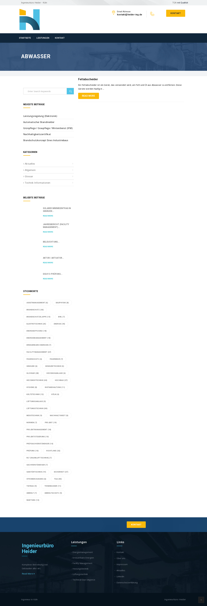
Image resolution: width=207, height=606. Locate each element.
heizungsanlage (55, 373)
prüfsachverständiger (39, 444)
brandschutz (35, 310)
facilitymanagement (38, 352)
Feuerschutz (34, 359)
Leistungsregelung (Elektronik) (40, 116)
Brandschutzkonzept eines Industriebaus (45, 140)
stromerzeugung (36, 479)
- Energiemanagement (82, 552)
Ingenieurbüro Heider (38, 548)
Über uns (121, 558)
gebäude (31, 366)
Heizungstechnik (36, 380)
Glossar (29, 176)
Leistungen (42, 38)
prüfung (32, 451)
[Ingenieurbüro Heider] (29, 19)
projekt (50, 423)
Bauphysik (62, 303)
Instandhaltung (55, 387)
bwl (61, 317)
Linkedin (120, 576)
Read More (88, 95)
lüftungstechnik (36, 408)
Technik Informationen (37, 182)
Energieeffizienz (36, 331)
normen (31, 423)
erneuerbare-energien (38, 345)
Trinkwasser (52, 486)
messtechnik (34, 416)
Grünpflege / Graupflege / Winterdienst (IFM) (48, 128)
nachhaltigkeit (59, 416)
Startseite (25, 38)
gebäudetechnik (54, 366)
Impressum (122, 564)
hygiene (31, 387)
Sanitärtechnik (36, 472)
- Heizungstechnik (79, 568)
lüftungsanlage (36, 401)
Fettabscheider (88, 79)
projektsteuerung (37, 437)
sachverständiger (37, 465)
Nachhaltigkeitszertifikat (37, 134)
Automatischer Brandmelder (38, 122)
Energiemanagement (38, 338)
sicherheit (61, 472)
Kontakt (176, 13)
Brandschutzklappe (38, 317)
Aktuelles (30, 163)
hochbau (61, 380)
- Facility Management (81, 563)
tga (58, 479)
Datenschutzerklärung (127, 582)
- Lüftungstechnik (79, 574)
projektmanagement (38, 430)
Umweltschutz (53, 493)
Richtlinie (53, 451)
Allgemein (30, 170)
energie (59, 324)
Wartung (32, 500)
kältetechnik (35, 394)
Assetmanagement (37, 303)
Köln (55, 394)
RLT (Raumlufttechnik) (39, 458)
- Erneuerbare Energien (82, 557)
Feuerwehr (56, 359)
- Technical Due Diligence (83, 579)
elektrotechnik (36, 324)
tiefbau (31, 486)
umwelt (31, 493)
